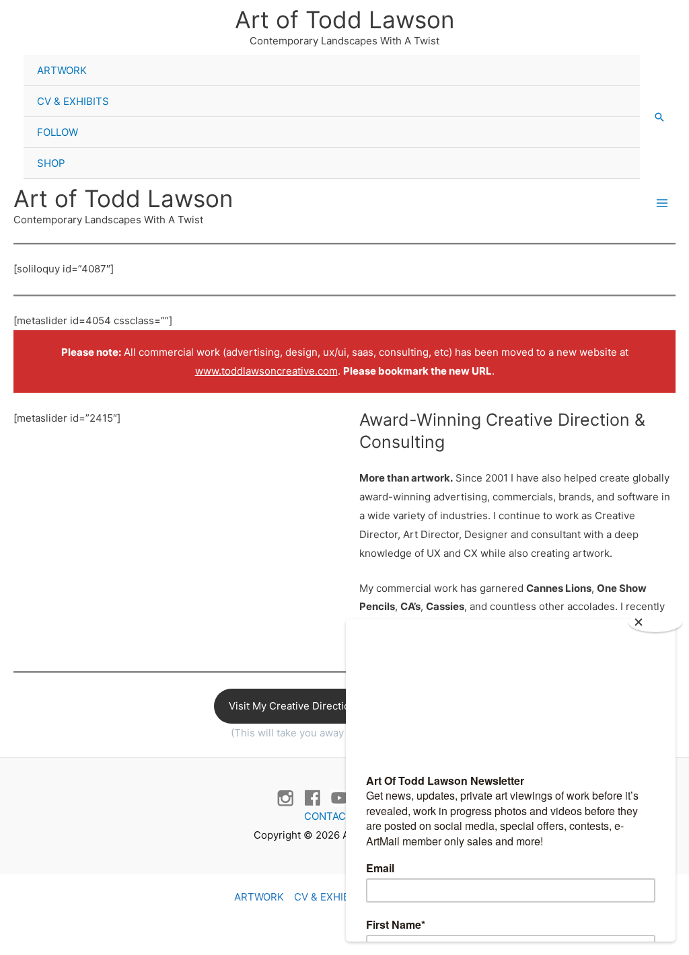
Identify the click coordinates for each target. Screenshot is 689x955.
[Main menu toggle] (662, 203)
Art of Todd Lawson (344, 19)
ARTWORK (62, 70)
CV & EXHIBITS (73, 101)
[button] (659, 117)
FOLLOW (57, 132)
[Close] (655, 622)
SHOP (51, 163)
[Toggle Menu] (616, 55)
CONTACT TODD (344, 816)
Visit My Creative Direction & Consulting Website (345, 705)
